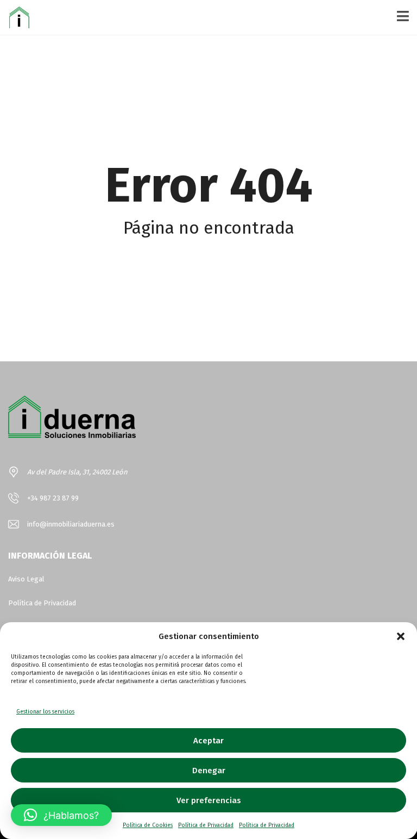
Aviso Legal (26, 579)
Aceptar (208, 741)
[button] (400, 636)
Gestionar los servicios (45, 712)
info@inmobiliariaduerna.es (71, 524)
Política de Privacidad (205, 825)
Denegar (208, 770)
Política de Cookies (148, 825)
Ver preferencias (208, 800)
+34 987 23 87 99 (53, 498)
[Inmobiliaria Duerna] (15, 17)
